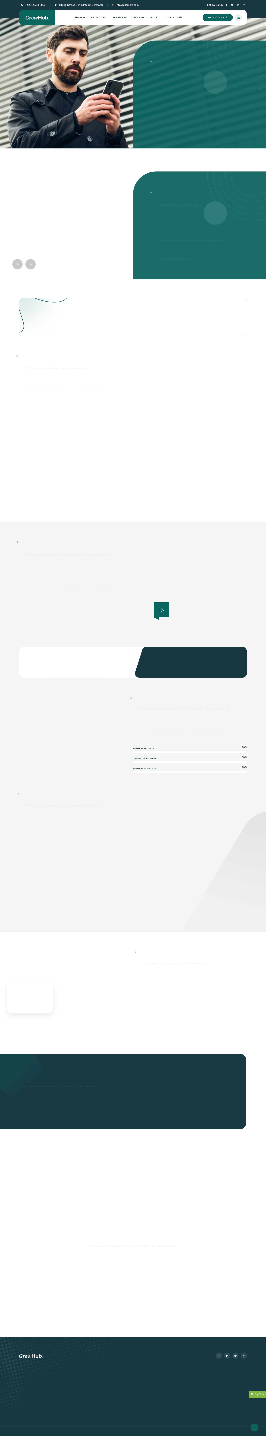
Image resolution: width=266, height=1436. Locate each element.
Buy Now (259, 1394)
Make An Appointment (157, 901)
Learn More (32, 294)
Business (81, 1149)
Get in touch (216, 17)
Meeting (196, 1149)
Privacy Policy (27, 1276)
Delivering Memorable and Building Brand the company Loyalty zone (187, 1159)
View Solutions (171, 137)
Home (79, 17)
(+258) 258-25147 (195, 534)
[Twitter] (232, 5)
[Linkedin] (238, 5)
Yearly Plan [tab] (236, 961)
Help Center (26, 1263)
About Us (97, 17)
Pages (137, 17)
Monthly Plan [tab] (215, 961)
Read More (41, 770)
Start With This (44, 1070)
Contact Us (174, 17)
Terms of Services (234, 1300)
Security (183, 1300)
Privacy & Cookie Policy (206, 1300)
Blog (153, 17)
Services (119, 17)
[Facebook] (226, 5)
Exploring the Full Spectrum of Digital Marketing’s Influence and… (74, 1159)
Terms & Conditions (30, 1270)
